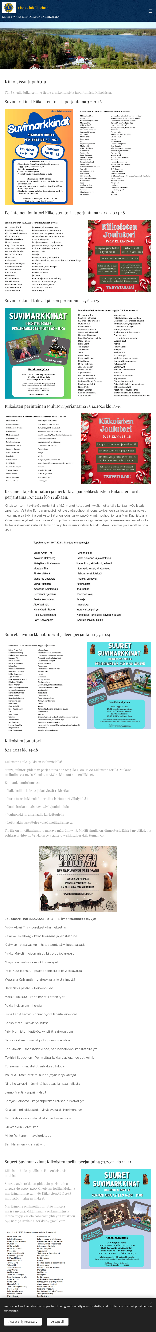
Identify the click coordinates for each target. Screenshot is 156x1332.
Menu (150, 11)
